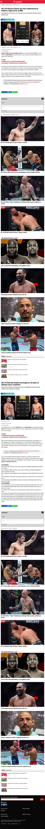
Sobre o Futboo (3, 823)
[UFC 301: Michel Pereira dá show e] (22, 218)
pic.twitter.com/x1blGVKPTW (32, 451)
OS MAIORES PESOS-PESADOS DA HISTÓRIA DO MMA (13, 61)
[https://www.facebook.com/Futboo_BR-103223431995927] (2, 805)
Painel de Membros (4, 816)
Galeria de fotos (4, 808)
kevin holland (13, 114)
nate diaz (10, 528)
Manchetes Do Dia (16, 4)
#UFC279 (18, 82)
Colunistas (3, 810)
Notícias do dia (4, 814)
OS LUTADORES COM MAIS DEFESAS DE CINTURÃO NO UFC (14, 63)
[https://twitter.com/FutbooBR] (4, 805)
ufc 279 (2, 114)
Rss (19, 823)
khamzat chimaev (7, 114)
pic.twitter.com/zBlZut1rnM (33, 82)
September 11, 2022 (23, 83)
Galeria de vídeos (26, 808)
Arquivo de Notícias (26, 814)
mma (16, 114)
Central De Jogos (9, 4)
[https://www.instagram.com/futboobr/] (6, 805)
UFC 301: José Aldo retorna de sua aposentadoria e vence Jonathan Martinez (20, 172)
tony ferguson (15, 528)
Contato (9, 823)
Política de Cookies (15, 823)
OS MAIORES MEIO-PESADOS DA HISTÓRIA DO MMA (12, 435)
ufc (18, 114)
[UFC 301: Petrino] (22, 188)
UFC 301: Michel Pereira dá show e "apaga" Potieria (14, 232)
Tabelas (3, 4)
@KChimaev (24, 82)
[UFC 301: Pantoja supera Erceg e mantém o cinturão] (22, 128)
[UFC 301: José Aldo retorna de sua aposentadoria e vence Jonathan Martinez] (22, 158)
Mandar (42, 799)
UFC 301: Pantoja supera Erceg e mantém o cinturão (14, 142)
